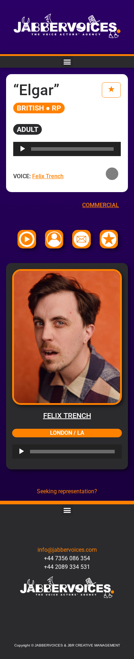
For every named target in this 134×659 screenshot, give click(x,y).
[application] (67, 451)
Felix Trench (67, 415)
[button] (67, 62)
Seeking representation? (67, 491)
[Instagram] (67, 632)
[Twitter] (47, 632)
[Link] (87, 632)
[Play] (21, 451)
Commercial (100, 205)
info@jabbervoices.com (67, 549)
